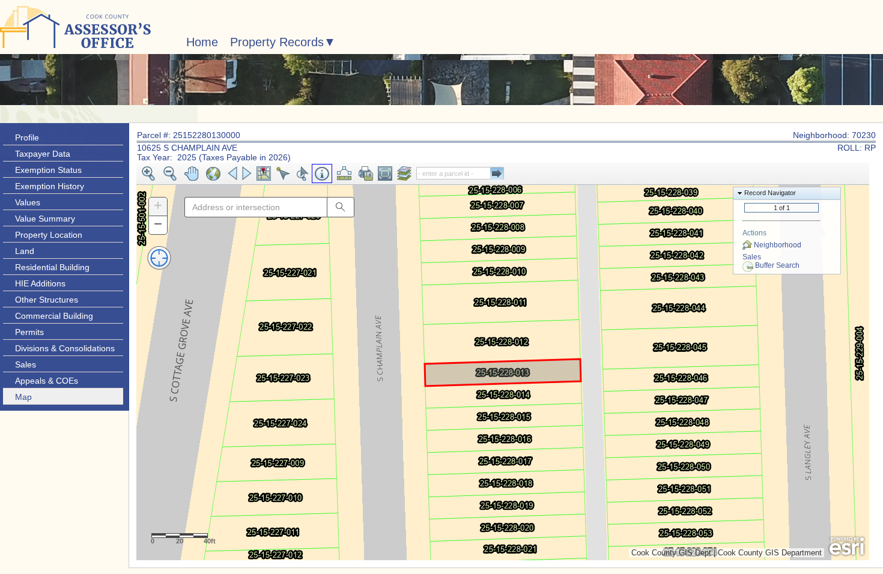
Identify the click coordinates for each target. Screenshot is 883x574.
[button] (148, 173)
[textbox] (255, 207)
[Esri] (846, 546)
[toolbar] (502, 174)
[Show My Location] (159, 257)
